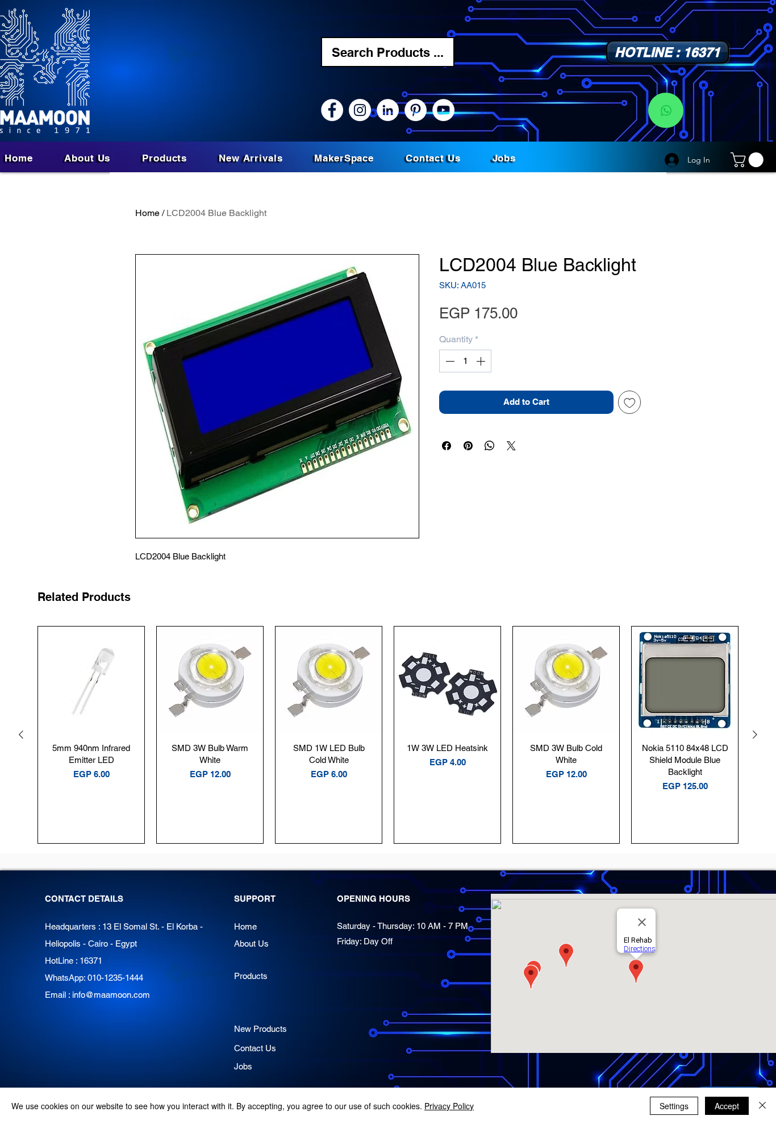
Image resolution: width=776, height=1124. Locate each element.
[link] (749, 159)
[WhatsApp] (665, 110)
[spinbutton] (465, 361)
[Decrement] (449, 361)
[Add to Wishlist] (629, 402)
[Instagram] (360, 110)
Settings (674, 1105)
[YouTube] (443, 110)
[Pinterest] (415, 110)
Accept (727, 1105)
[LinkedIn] (388, 110)
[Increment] (482, 361)
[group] (388, 734)
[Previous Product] (21, 734)
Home (147, 213)
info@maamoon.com (111, 994)
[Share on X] (511, 446)
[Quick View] (91, 680)
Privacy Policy (449, 1105)
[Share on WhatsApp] (490, 446)
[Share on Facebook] (446, 446)
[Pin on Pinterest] (468, 446)
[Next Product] (755, 734)
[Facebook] (332, 110)
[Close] (762, 1106)
